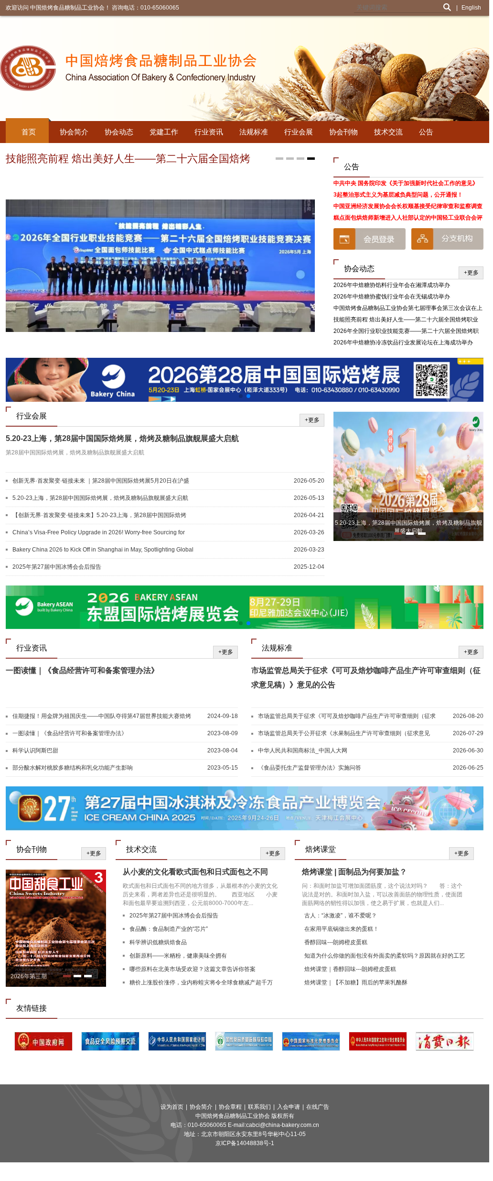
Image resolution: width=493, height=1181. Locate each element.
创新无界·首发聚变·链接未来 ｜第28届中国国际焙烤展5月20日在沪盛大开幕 (100, 481)
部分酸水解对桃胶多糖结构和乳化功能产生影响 (72, 767)
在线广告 (317, 1107)
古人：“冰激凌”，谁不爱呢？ (340, 915)
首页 (28, 132)
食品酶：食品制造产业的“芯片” (168, 929)
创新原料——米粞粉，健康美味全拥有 (178, 955)
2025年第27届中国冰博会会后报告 (56, 566)
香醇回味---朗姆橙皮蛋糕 (335, 942)
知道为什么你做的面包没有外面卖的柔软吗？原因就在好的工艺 (384, 955)
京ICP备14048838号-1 (244, 1143)
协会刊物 (343, 132)
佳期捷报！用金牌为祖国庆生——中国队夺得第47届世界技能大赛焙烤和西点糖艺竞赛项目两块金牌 (101, 716)
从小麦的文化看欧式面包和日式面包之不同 (195, 872)
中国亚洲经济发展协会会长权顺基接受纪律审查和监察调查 (407, 206)
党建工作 (164, 132)
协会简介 (74, 132)
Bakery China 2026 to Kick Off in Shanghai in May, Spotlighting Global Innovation (102, 550)
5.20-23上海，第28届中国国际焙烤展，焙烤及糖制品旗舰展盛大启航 (122, 438)
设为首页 (172, 1107)
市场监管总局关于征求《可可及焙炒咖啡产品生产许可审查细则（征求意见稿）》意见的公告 (347, 716)
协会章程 (230, 1107)
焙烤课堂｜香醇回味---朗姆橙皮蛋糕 (350, 969)
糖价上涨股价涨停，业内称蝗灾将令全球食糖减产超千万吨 (201, 983)
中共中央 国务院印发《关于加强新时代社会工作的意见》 (405, 183)
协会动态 (119, 132)
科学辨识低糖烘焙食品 (158, 942)
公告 (426, 132)
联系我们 (259, 1107)
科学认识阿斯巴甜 (35, 750)
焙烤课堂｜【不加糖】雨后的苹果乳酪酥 (355, 982)
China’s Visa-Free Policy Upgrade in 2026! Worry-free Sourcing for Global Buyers (98, 533)
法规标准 (253, 132)
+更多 (471, 272)
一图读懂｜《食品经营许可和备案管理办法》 (82, 670)
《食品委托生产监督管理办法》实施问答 (309, 767)
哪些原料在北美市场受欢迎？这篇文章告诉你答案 (192, 969)
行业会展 (298, 132)
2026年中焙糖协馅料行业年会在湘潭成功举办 (391, 285)
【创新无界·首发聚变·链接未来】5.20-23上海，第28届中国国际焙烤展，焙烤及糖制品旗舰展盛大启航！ (99, 515)
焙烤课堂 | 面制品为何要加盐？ (354, 872)
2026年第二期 (29, 976)
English (471, 7)
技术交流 (388, 132)
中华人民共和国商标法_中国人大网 (302, 750)
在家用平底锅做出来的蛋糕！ (341, 929)
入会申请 (288, 1107)
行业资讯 (208, 132)
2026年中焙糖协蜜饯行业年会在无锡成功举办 (391, 296)
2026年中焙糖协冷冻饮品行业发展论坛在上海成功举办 (403, 342)
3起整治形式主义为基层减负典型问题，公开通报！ (398, 194)
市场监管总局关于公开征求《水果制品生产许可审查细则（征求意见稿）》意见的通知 (344, 734)
